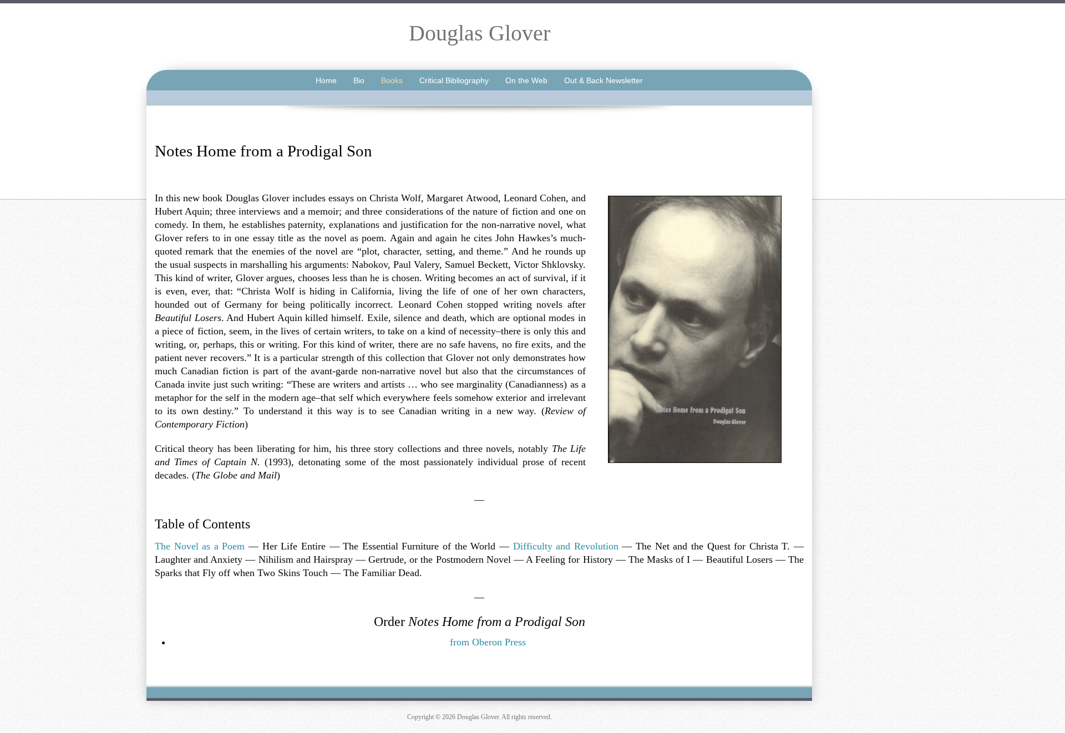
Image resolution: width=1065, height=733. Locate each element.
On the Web (526, 80)
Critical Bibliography (454, 80)
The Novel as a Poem (200, 546)
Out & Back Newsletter (603, 80)
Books (392, 80)
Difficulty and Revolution (565, 546)
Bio (358, 80)
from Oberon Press (488, 642)
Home (326, 80)
